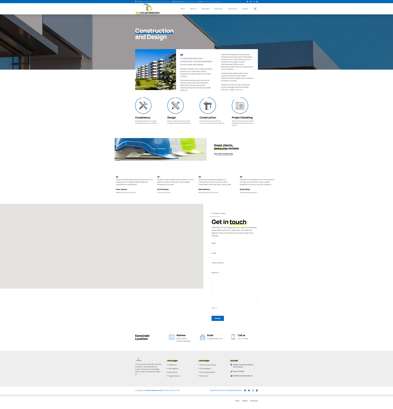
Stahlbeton (172, 365)
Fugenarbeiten (174, 376)
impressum (254, 401)
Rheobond (204, 376)
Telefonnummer (218, 263)
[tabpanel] (156, 69)
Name (214, 243)
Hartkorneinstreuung (208, 365)
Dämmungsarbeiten (207, 372)
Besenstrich (173, 372)
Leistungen (205, 9)
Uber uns (193, 9)
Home (183, 9)
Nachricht (215, 272)
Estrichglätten (205, 368)
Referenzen (219, 9)
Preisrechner (232, 9)
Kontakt (245, 9)
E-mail (214, 253)
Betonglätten (173, 368)
